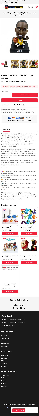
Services (4, 381)
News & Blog (5, 343)
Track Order (5, 375)
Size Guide (4, 363)
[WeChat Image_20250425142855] (19, 37)
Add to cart (25, 95)
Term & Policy (5, 338)
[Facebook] (13, 308)
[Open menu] (2, 7)
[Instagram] (20, 308)
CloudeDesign (30, 404)
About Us (4, 335)
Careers (3, 341)
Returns (3, 383)
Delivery (3, 378)
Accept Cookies (19, 410)
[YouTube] (24, 308)
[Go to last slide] (2, 64)
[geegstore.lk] (14, 7)
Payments (4, 366)
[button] (5, 64)
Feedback (4, 358)
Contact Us (4, 346)
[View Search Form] (29, 7)
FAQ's (3, 361)
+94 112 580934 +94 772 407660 (14, 322)
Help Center (5, 355)
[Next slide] (36, 64)
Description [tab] (6, 129)
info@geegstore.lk (9, 325)
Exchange (4, 386)
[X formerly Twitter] (17, 308)
